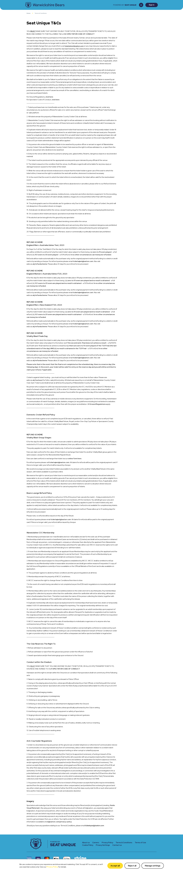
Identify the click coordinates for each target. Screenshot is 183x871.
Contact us (117, 845)
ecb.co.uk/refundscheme (37, 264)
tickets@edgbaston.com (83, 261)
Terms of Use (140, 842)
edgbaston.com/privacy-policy (59, 822)
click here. (49, 97)
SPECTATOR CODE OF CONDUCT (81, 34)
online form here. (75, 458)
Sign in (151, 5)
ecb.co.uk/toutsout (35, 380)
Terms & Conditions (124, 842)
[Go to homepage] (37, 844)
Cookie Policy (87, 845)
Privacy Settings (103, 845)
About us (86, 842)
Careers (95, 842)
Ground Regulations (98, 404)
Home (28, 13)
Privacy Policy (52, 867)
